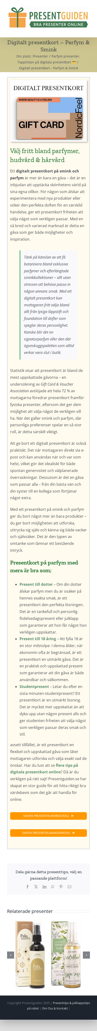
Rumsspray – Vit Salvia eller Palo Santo (48, 954)
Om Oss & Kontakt (55, 1008)
